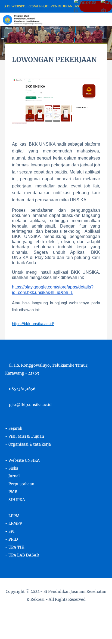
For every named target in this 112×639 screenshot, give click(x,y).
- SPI (10, 531)
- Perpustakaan (19, 483)
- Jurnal (12, 475)
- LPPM (12, 515)
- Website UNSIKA (22, 460)
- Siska (11, 468)
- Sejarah (13, 428)
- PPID (11, 539)
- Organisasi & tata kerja (28, 444)
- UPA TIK (14, 547)
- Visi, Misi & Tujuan (24, 436)
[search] (89, 19)
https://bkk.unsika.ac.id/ (33, 323)
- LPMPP (13, 523)
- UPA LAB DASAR (22, 555)
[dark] (98, 19)
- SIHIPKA (15, 499)
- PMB (11, 491)
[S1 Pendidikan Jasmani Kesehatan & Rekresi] (22, 19)
